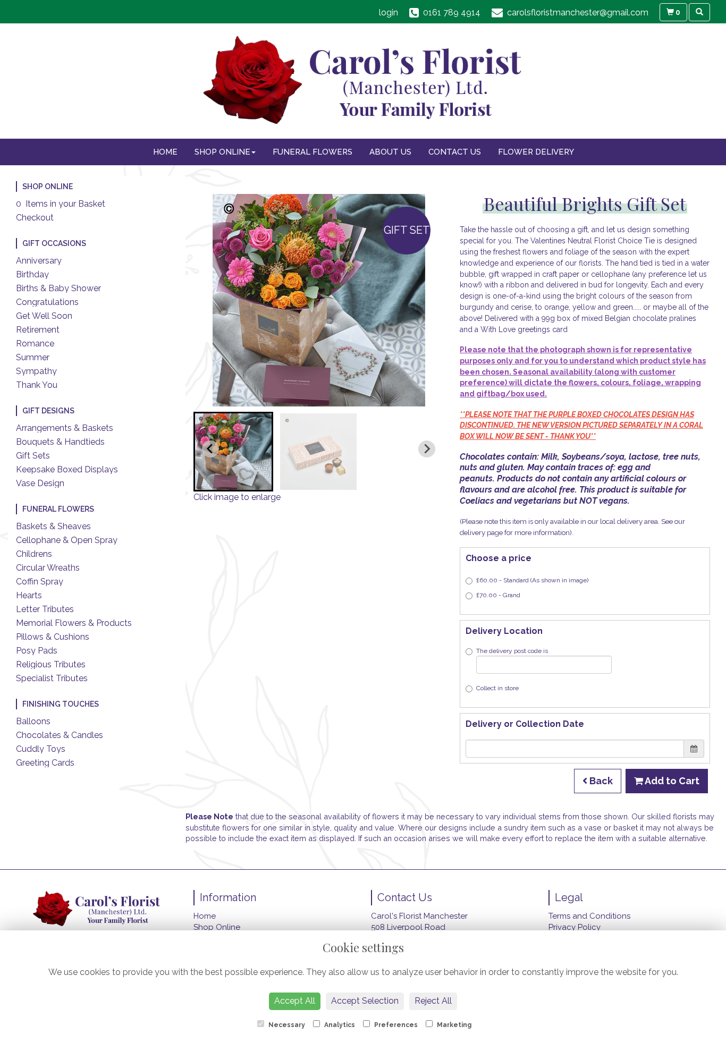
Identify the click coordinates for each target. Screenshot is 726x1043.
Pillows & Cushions (52, 637)
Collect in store (497, 688)
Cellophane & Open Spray (66, 540)
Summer (32, 357)
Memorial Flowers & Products (74, 623)
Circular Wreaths (48, 568)
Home (165, 152)
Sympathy (36, 371)
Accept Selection (365, 1001)
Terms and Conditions (589, 916)
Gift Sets (33, 456)
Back (600, 780)
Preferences (395, 1025)
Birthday (32, 274)
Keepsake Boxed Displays (67, 469)
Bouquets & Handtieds (60, 442)
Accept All (294, 1001)
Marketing (453, 1025)
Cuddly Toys (40, 749)
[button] (233, 451)
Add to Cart (671, 780)
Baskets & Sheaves (53, 526)
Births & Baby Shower (58, 288)
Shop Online (222, 152)
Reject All (433, 1001)
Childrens (34, 554)
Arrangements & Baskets (64, 428)
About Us (390, 152)
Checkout (35, 218)
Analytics (339, 1025)
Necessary (286, 1025)
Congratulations (47, 302)
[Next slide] (426, 448)
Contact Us (454, 152)
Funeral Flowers (312, 152)
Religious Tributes (51, 664)
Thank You (36, 385)
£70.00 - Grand (498, 595)
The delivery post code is (512, 651)
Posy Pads (36, 651)
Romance (35, 343)
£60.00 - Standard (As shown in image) (532, 580)
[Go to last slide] (210, 448)
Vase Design (40, 483)
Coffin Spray (39, 581)
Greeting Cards (45, 763)
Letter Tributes (45, 609)
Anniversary (39, 261)
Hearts (29, 595)
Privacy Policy (574, 927)
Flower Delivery (536, 152)
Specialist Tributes (52, 678)
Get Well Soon (44, 316)
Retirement (38, 330)
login (388, 12)
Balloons (33, 721)
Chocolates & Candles (59, 735)
